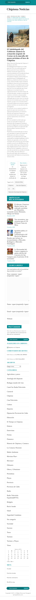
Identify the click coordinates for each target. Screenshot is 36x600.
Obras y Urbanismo (13, 469)
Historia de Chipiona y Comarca (18, 443)
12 (21, 554)
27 (24, 558)
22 (8, 558)
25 (18, 558)
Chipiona (10, 185)
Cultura (9, 404)
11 (18, 554)
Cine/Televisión (12, 400)
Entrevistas (10, 430)
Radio (9, 491)
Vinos (9, 545)
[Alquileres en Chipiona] (13, 347)
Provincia (10, 482)
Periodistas (10, 474)
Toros (9, 532)
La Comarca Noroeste (14, 448)
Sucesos (9, 528)
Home (8, 16)
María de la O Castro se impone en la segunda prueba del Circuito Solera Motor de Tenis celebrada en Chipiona (24, 173)
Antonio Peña (19, 182)
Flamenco (10, 439)
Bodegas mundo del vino (15, 383)
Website (9, 319)
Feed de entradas (11, 573)
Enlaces (9, 426)
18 (18, 556)
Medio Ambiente (12, 452)
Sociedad (10, 524)
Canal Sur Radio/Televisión (16, 387)
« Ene (8, 561)
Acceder (9, 569)
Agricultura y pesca (13, 374)
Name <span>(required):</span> (18, 304)
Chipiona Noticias (18, 9)
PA (13, 189)
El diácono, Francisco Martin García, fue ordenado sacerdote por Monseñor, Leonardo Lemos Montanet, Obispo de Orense (18, 209)
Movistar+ (10, 461)
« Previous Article (13, 163)
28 (27, 558)
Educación (10, 417)
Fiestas (9, 435)
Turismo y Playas (13, 541)
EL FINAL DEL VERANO (21, 354)
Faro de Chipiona (21, 185)
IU (9, 189)
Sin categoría (11, 519)
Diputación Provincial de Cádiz (17, 413)
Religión (10, 502)
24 (15, 558)
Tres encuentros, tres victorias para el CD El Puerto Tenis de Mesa (21, 222)
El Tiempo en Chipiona (15, 422)
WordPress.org (11, 582)
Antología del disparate (15, 378)
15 (8, 556)
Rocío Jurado (11, 506)
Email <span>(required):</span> (18, 311)
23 (11, 558)
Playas (9, 478)
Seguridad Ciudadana (14, 515)
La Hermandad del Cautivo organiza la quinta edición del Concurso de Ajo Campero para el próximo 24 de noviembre (17, 254)
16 (11, 556)
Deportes (10, 409)
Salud (9, 511)
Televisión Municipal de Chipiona (17, 192)
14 (27, 554)
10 (15, 554)
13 (24, 554)
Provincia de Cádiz (15, 16)
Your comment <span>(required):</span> (14, 275)
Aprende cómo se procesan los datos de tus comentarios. (16, 333)
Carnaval (10, 391)
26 (21, 558)
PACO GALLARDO (20, 359)
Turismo (9, 537)
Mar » (12, 561)
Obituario (10, 465)
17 (15, 556)
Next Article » (23, 163)
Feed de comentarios (12, 577)
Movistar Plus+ (12, 456)
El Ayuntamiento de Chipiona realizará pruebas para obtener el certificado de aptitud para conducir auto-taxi (13, 175)
